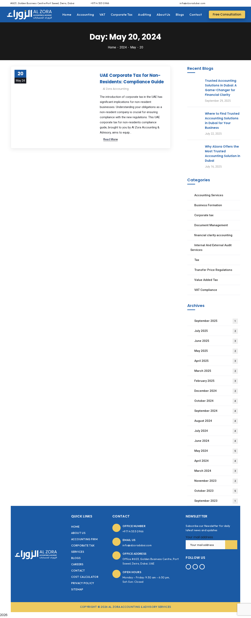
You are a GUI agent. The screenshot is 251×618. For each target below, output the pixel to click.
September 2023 (215, 501)
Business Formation (208, 205)
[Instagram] (235, 3)
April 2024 (215, 461)
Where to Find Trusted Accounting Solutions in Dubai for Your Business (222, 121)
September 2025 (215, 321)
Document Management (211, 225)
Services (77, 552)
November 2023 (215, 481)
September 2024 (215, 411)
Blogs (76, 558)
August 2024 (215, 421)
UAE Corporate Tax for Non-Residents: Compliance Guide (132, 78)
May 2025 (215, 351)
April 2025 (215, 361)
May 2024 (215, 451)
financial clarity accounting (213, 235)
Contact (78, 570)
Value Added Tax (206, 280)
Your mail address (199, 537)
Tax (196, 260)
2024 (123, 47)
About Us (78, 533)
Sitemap (77, 589)
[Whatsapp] (220, 3)
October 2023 (215, 491)
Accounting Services (208, 195)
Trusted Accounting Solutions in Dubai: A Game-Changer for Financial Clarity (221, 88)
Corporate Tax (83, 545)
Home (112, 47)
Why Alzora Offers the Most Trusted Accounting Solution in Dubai (222, 153)
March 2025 (215, 371)
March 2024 (215, 471)
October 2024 (215, 401)
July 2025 (215, 331)
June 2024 (215, 441)
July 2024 (215, 431)
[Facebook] (227, 3)
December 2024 (215, 391)
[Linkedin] (242, 3)
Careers (77, 564)
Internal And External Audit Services (211, 247)
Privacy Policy (82, 583)
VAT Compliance (205, 290)
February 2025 (215, 381)
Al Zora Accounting (116, 89)
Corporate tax (204, 215)
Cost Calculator (85, 577)
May (133, 47)
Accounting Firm (84, 539)
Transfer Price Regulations (213, 270)
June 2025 (215, 341)
